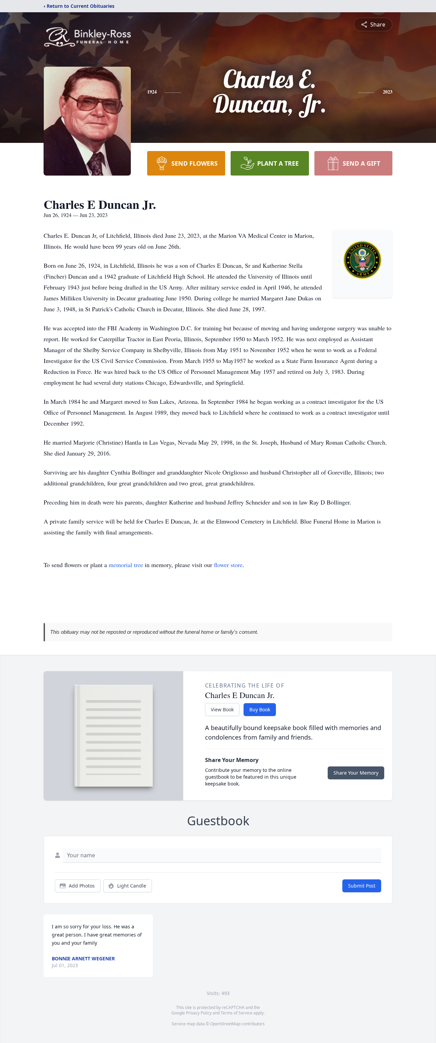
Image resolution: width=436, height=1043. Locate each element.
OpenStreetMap (225, 1024)
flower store (228, 565)
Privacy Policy (199, 1013)
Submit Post (361, 885)
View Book (222, 709)
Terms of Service (236, 1013)
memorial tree (126, 565)
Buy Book (259, 709)
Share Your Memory (355, 772)
